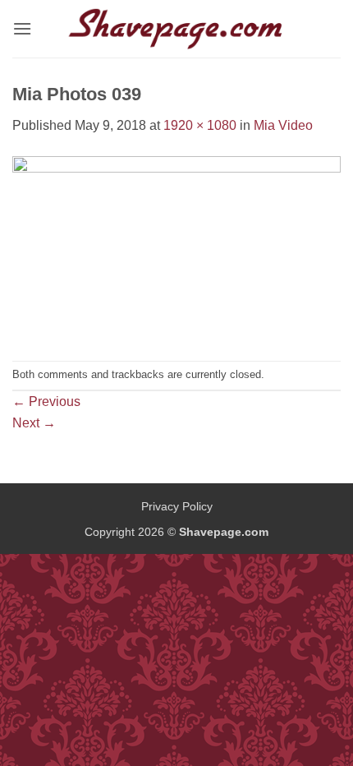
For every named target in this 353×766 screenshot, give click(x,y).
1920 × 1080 (199, 125)
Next (34, 423)
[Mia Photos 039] (176, 248)
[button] (22, 28)
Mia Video (283, 125)
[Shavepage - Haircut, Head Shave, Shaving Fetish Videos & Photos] (176, 28)
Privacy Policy (177, 506)
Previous (46, 401)
